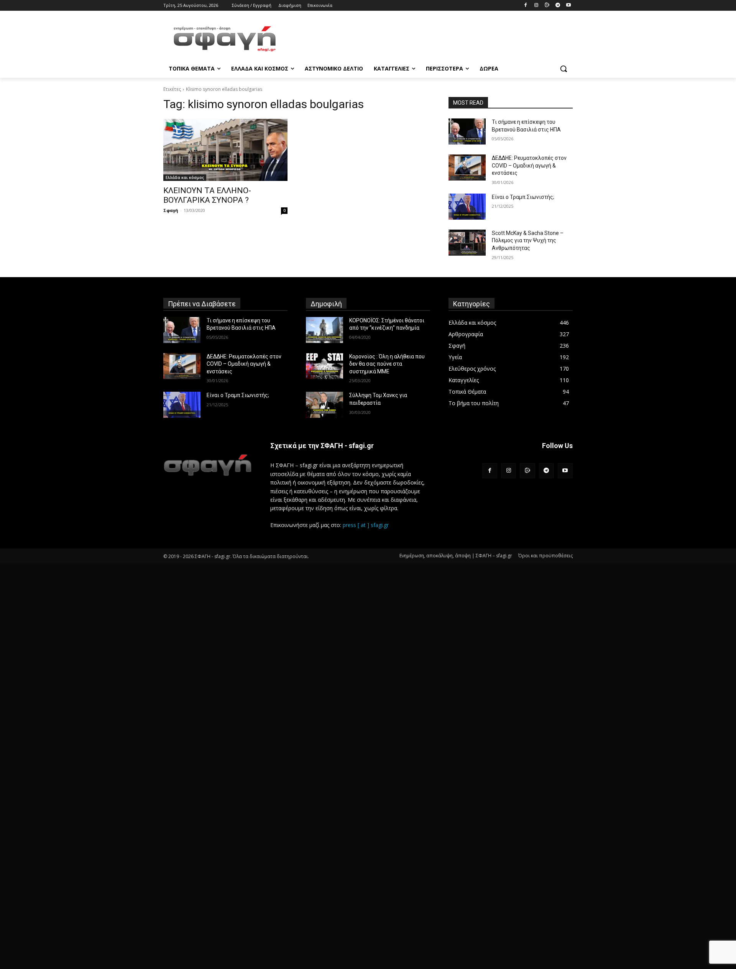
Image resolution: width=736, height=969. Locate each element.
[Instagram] (536, 5)
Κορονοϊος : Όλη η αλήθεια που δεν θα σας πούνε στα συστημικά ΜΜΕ (387, 363)
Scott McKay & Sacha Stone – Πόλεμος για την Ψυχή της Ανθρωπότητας (528, 240)
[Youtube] (568, 5)
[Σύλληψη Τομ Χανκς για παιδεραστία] (324, 405)
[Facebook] (525, 5)
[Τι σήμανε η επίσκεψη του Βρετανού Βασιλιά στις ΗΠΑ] (467, 131)
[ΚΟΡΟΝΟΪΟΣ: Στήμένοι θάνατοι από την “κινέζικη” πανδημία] (324, 330)
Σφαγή (170, 210)
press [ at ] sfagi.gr (366, 525)
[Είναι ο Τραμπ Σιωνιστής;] (467, 207)
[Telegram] (557, 5)
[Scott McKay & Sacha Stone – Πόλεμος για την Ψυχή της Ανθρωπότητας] (467, 243)
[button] (563, 68)
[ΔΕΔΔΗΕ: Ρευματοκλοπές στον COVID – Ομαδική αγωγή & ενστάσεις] (467, 167)
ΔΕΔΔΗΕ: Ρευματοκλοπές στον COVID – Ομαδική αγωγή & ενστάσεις (529, 165)
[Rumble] (547, 5)
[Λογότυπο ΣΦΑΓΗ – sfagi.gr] (207, 465)
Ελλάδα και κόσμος (185, 177)
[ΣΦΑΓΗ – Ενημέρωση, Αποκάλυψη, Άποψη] (224, 38)
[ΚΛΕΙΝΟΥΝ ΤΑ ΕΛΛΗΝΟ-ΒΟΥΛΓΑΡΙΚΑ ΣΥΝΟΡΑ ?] (225, 150)
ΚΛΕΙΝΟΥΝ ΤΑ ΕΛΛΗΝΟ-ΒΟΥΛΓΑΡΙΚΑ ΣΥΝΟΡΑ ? (207, 195)
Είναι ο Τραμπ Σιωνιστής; (523, 197)
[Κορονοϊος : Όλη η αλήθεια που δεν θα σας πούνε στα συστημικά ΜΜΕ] (324, 366)
